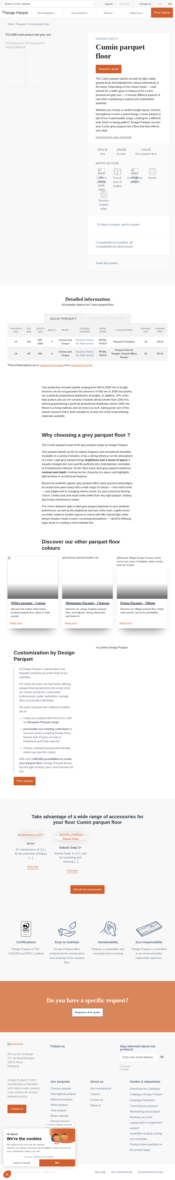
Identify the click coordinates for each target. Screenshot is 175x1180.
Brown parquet (59, 1115)
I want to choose (21, 1162)
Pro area (124, 4)
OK (162, 1057)
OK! (57, 1162)
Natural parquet (60, 1121)
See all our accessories (87, 889)
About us (95, 1105)
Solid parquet (63, 318)
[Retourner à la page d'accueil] (15, 12)
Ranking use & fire (141, 1117)
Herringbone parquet (63, 1094)
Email (139, 263)
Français (126, 1066)
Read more (16, 623)
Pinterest (70, 1055)
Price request (25, 781)
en (170, 4)
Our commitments (100, 1088)
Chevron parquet (61, 1088)
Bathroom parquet (61, 1099)
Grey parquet (58, 1110)
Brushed (80, 340)
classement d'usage (52, 365)
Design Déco (107, 38)
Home (11, 24)
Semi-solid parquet (107, 318)
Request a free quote (87, 1012)
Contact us (145, 4)
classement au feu (81, 365)
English (126, 1069)
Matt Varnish (87, 343)
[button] (7, 1174)
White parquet (59, 1104)
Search (109, 4)
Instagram (55, 1055)
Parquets (21, 24)
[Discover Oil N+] (31, 834)
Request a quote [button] (109, 69)
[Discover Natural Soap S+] (70, 836)
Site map (100, 1172)
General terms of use (150, 1172)
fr (159, 4)
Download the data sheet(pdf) (113, 137)
